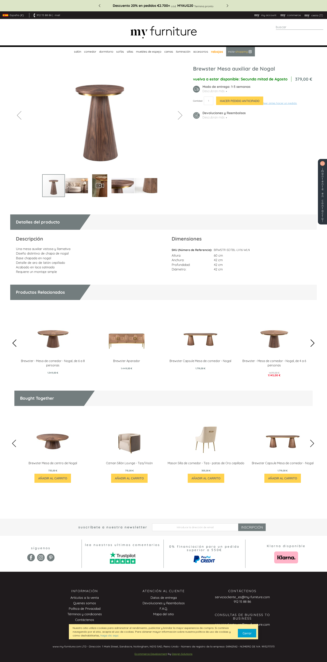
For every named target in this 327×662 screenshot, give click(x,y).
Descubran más (213, 117)
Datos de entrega (163, 598)
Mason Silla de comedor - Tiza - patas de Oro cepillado (206, 463)
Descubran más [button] (213, 91)
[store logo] (163, 32)
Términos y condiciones (84, 614)
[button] (19, 115)
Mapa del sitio (163, 614)
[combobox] (299, 27)
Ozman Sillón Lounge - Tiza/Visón (129, 463)
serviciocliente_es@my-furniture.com (242, 597)
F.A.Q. (164, 609)
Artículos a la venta (84, 598)
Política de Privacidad (84, 609)
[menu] (163, 51)
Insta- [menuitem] (238, 51)
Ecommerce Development (151, 654)
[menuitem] (77, 51)
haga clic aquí (109, 635)
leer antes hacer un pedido (280, 103)
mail (57, 15)
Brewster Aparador (126, 361)
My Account (268, 15)
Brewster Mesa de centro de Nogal (53, 463)
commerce (294, 15)
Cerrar (247, 633)
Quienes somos (84, 603)
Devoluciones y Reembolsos (163, 603)
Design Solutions (182, 654)
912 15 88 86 (44, 15)
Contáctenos (84, 620)
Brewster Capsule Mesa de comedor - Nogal (200, 361)
